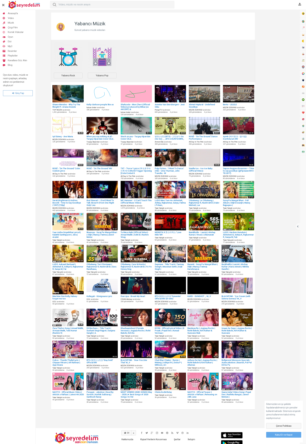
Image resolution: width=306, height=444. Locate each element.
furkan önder (91, 107)
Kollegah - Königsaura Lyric (99, 296)
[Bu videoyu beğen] (81, 246)
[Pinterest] (167, 432)
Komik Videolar (16, 32)
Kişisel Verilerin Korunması (153, 439)
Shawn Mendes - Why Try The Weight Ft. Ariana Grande (66, 105)
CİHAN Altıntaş (126, 299)
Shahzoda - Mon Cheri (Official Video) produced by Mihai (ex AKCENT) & (135, 106)
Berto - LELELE (230, 104)
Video (11, 18)
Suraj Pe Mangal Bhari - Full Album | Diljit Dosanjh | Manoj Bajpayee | (236, 202)
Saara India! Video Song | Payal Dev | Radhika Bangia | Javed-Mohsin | (236, 394)
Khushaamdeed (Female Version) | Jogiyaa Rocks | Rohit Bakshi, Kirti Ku (135, 330)
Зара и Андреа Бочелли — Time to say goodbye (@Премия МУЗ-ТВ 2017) (238, 170)
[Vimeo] (177, 432)
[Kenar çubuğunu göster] (4, 4)
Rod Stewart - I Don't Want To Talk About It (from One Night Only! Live (100, 202)
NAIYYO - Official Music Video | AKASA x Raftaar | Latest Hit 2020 (68, 393)
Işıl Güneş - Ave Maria (62, 136)
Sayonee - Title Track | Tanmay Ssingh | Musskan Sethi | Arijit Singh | (169, 266)
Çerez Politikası (283, 426)
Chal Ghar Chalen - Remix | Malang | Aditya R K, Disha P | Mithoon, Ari (168, 362)
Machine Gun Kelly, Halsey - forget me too (65, 297)
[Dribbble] (182, 432)
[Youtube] (162, 432)
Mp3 (10, 46)
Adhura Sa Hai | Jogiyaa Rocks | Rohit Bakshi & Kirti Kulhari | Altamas (202, 362)
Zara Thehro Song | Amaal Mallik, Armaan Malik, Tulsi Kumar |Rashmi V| (68, 330)
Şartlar (177, 439)
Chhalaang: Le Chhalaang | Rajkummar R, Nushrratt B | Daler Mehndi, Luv (204, 202)
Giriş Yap (19, 93)
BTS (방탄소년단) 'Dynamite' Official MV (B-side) (168, 297)
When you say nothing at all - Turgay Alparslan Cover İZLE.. (101, 137)
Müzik (11, 22)
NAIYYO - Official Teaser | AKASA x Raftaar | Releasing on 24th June (202, 394)
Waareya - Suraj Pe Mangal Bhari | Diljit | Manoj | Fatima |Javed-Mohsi (102, 234)
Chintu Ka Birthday (163, 392)
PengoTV (158, 110)
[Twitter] (146, 432)
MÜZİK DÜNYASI (195, 110)
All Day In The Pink (196, 142)
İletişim (191, 439)
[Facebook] (141, 432)
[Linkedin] (187, 432)
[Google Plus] (151, 432)
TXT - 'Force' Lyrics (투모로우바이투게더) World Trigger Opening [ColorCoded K (136, 170)
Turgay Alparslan (93, 142)
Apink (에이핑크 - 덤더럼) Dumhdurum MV (235, 137)
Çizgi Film (13, 27)
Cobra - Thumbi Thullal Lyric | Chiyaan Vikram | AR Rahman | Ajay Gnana (66, 362)
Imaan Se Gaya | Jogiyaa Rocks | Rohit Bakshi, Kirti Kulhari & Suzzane (237, 330)
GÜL (54, 302)
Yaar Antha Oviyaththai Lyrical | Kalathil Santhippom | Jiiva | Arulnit (66, 234)
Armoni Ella (159, 142)
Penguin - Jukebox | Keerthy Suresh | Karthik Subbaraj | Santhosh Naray (100, 394)
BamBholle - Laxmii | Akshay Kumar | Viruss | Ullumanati (202, 233)
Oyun (10, 36)
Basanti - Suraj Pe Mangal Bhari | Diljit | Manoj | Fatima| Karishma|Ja (202, 266)
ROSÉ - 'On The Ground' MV (99, 168)
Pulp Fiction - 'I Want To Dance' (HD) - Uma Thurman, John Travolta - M (169, 170)
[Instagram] (157, 432)
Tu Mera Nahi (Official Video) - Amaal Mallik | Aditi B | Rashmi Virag (135, 234)
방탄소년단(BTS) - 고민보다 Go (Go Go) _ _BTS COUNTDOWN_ (169, 137)
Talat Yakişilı (159, 208)
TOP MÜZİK (57, 110)
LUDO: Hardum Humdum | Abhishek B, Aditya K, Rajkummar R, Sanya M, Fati (238, 234)
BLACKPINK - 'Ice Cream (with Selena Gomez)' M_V (236, 297)
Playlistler (13, 55)
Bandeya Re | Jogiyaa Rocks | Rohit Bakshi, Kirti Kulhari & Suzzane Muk (201, 330)
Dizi (9, 41)
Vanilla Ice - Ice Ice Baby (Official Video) (200, 169)
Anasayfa (13, 13)
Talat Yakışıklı (228, 240)
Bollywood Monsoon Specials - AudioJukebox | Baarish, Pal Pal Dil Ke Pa (236, 362)
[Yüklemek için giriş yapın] (299, 4)
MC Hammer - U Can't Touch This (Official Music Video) (136, 201)
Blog (10, 65)
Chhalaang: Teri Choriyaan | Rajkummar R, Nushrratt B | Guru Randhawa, (101, 266)
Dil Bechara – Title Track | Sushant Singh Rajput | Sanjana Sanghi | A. (101, 330)
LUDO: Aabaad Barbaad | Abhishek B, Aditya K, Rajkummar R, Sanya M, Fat (67, 266)
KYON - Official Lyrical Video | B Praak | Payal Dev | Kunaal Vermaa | (169, 330)
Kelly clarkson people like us (100, 104)
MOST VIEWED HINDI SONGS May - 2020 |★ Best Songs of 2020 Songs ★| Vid (136, 394)
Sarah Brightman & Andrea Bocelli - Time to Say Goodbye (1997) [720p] (66, 202)
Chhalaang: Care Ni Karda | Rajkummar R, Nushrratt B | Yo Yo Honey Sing (136, 266)
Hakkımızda (127, 439)
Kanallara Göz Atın (17, 60)
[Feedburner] (172, 432)
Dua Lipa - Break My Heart (133, 296)
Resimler (12, 51)
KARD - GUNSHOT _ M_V (199, 296)
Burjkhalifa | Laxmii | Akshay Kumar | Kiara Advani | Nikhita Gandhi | (235, 266)
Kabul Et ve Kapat (283, 435)
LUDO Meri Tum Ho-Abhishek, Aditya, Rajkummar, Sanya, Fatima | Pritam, (170, 202)
